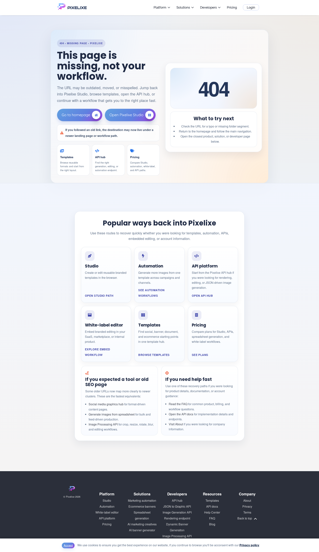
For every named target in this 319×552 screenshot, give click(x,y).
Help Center (212, 512)
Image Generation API (177, 512)
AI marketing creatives (142, 524)
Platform (160, 7)
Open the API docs (181, 414)
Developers (208, 7)
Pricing (232, 7)
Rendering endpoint (177, 518)
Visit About (176, 424)
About (247, 500)
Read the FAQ (178, 404)
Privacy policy (249, 545)
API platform (107, 518)
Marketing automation (142, 500)
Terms (247, 512)
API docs (212, 506)
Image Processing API (103, 424)
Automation (107, 506)
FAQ (212, 518)
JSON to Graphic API (177, 506)
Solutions (183, 7)
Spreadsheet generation (142, 515)
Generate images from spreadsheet (112, 414)
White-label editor (107, 512)
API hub (177, 500)
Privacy (247, 506)
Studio (107, 500)
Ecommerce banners (142, 506)
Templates (212, 500)
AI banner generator (142, 530)
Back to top (245, 518)
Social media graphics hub (106, 404)
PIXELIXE (77, 8)
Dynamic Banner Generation (177, 527)
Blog (212, 524)
